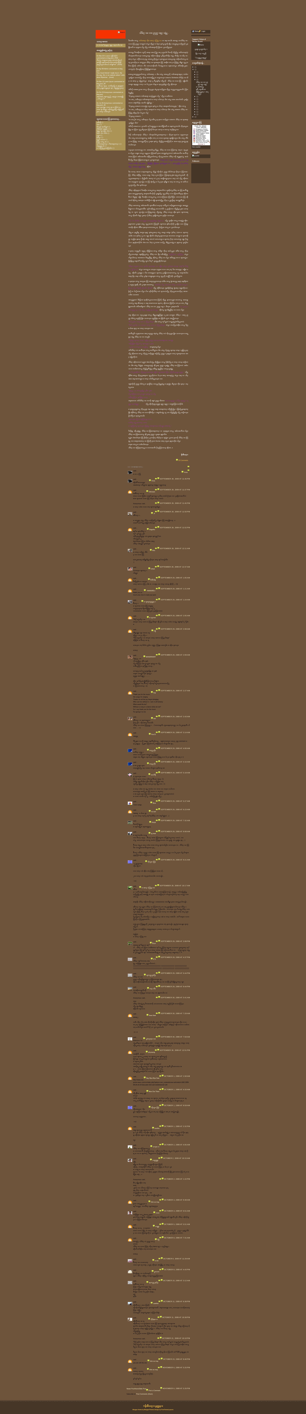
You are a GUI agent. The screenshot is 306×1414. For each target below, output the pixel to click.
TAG (98, 124)
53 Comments (183, 460)
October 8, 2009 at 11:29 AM (176, 1259)
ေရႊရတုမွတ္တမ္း (150, 602)
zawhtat (155, 1303)
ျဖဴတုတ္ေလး (151, 1039)
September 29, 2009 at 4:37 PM (175, 957)
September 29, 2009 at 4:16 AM (175, 762)
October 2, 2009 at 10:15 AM (176, 1158)
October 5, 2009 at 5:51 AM (177, 1224)
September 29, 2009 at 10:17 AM (175, 886)
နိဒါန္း (99, 137)
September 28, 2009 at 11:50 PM (175, 512)
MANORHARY (151, 657)
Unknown (152, 492)
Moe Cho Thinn (154, 1091)
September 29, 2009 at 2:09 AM (175, 655)
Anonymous (108, 92)
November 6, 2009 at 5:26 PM (176, 1388)
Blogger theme (137, 1409)
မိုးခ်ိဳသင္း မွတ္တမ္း (154, 1406)
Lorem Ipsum (109, 81)
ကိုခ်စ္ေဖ (154, 1319)
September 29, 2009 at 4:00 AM (175, 748)
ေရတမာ (152, 617)
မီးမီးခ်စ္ (153, 580)
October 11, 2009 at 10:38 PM (176, 1317)
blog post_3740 (112, 58)
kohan (153, 569)
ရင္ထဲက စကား (101, 139)
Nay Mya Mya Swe (152, 1078)
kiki (154, 718)
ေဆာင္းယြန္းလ (148, 888)
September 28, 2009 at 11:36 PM (175, 479)
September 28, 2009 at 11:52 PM (175, 528)
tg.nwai (153, 833)
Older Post (142, 1389)
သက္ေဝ (156, 1147)
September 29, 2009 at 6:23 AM (175, 809)
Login (203, 31)
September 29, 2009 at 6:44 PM (175, 973)
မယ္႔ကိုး (152, 750)
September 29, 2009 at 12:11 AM (175, 548)
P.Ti (154, 959)
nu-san (153, 811)
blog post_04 (101, 84)
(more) (119, 64)
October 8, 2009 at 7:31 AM (177, 1238)
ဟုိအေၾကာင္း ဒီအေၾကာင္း (108, 144)
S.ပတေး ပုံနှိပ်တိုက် (110, 56)
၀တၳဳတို (99, 122)
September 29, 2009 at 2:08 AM (175, 629)
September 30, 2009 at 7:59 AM (175, 1037)
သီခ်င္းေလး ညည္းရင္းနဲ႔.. (154, 33)
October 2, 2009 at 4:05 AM (177, 1145)
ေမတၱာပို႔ (200, 87)
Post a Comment (154, 1390)
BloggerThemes (149, 1409)
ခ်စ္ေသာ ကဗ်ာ (102, 133)
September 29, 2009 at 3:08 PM (175, 941)
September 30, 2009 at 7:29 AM (175, 1013)
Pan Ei (153, 734)
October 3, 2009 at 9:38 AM (177, 1200)
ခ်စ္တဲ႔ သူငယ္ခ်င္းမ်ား (103, 131)
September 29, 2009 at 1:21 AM (175, 589)
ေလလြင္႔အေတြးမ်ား (104, 148)
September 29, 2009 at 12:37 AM (175, 567)
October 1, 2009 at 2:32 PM (177, 1126)
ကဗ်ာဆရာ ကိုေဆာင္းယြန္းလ (150, 40)
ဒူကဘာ (156, 1272)
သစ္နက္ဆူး (155, 1160)
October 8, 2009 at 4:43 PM (177, 1270)
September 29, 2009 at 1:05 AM (175, 578)
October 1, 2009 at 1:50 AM (177, 1076)
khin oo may (155, 1202)
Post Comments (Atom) (144, 1394)
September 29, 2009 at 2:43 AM (175, 717)
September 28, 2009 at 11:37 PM (175, 490)
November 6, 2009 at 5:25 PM (176, 1367)
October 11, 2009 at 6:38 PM (176, 1301)
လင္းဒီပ (153, 989)
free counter (196, 147)
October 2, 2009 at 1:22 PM (177, 1179)
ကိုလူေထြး (152, 862)
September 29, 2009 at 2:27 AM (175, 691)
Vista (186, 472)
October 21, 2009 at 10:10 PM (176, 1338)
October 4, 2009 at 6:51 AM (177, 1211)
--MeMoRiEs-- (151, 591)
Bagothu (152, 529)
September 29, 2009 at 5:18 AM (175, 773)
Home (137, 1389)
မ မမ (156, 1261)
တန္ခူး (157, 1226)
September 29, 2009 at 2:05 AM (175, 616)
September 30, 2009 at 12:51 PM (175, 1050)
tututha (157, 1128)
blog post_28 (101, 105)
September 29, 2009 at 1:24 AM (175, 600)
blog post (100, 94)
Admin (106, 69)
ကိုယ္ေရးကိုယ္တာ (102, 127)
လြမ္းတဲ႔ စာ (102, 142)
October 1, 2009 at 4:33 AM (177, 1089)
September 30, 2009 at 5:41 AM (175, 997)
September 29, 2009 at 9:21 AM (175, 860)
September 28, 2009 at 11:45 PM (175, 503)
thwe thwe (152, 1015)
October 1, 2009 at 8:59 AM (177, 1105)
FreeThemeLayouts (167, 1409)
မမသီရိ (153, 775)
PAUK (154, 822)
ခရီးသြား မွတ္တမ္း (103, 129)
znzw (157, 1213)
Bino (154, 803)
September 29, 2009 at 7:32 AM (175, 820)
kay (154, 693)
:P (154, 514)
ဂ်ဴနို (155, 631)
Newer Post (131, 1389)
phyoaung (151, 1052)
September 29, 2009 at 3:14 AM (175, 732)
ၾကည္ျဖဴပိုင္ (151, 975)
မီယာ (154, 943)
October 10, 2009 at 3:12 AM (176, 1281)
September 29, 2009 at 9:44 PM (175, 987)
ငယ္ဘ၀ (98, 135)
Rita (153, 550)
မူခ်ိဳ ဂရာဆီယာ (201, 89)
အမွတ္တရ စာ (100, 146)
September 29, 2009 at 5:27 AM (175, 801)
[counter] (195, 156)
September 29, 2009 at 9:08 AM (175, 831)
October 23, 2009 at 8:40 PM (176, 1359)
